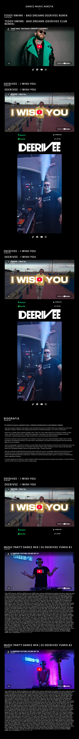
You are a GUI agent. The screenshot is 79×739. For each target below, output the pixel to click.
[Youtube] (42, 69)
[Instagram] (46, 69)
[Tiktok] (33, 69)
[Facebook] (37, 69)
